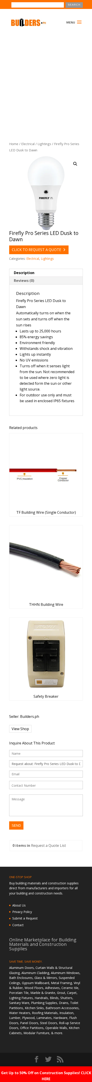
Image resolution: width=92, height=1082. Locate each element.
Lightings (44, 144)
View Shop (20, 728)
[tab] (46, 273)
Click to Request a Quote (36, 249)
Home (13, 144)
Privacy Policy (22, 912)
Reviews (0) (24, 280)
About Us (19, 905)
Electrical (28, 144)
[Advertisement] (46, 80)
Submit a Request (25, 918)
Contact (18, 925)
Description (24, 272)
